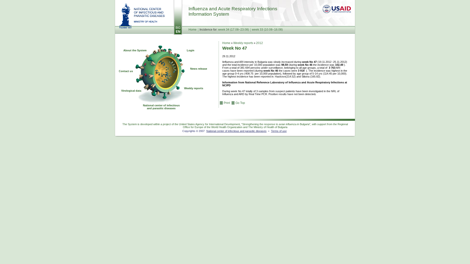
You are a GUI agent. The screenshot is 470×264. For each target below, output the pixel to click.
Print (227, 103)
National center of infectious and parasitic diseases (142, 15)
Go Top (240, 103)
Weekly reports (193, 88)
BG (178, 28)
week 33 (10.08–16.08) (267, 29)
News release (198, 68)
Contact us (126, 71)
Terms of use (279, 131)
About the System (135, 50)
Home (192, 29)
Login (190, 50)
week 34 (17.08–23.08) (233, 29)
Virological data (131, 90)
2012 (259, 43)
